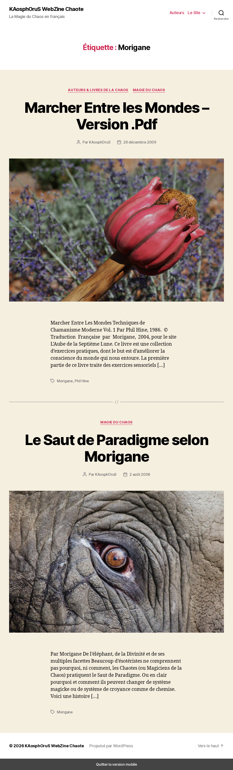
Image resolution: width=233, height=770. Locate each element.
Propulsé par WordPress (111, 745)
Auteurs (177, 12)
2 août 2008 (139, 474)
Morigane (65, 381)
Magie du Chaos (149, 90)
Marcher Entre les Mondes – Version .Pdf (116, 116)
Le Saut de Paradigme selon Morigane (116, 448)
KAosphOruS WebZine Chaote (46, 9)
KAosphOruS (99, 142)
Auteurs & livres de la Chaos (98, 90)
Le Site (194, 12)
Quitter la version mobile (116, 764)
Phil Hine (82, 381)
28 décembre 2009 (139, 142)
